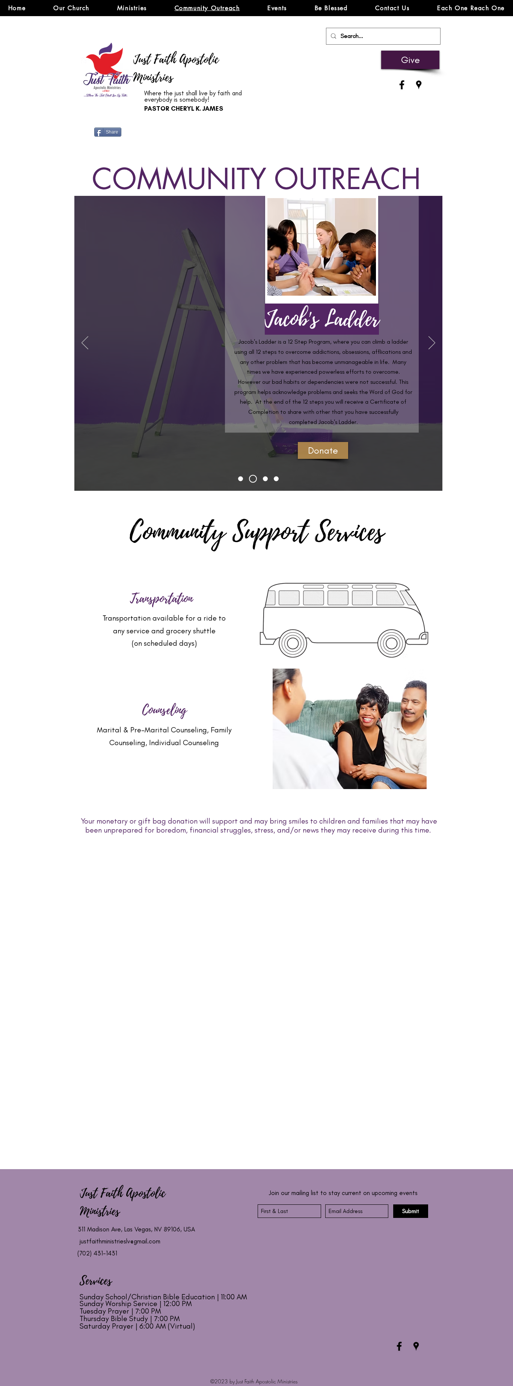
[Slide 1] (240, 479)
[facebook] (402, 85)
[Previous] (84, 343)
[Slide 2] (276, 479)
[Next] (432, 343)
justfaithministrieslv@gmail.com (120, 1241)
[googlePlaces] (419, 85)
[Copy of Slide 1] (265, 479)
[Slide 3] (253, 479)
